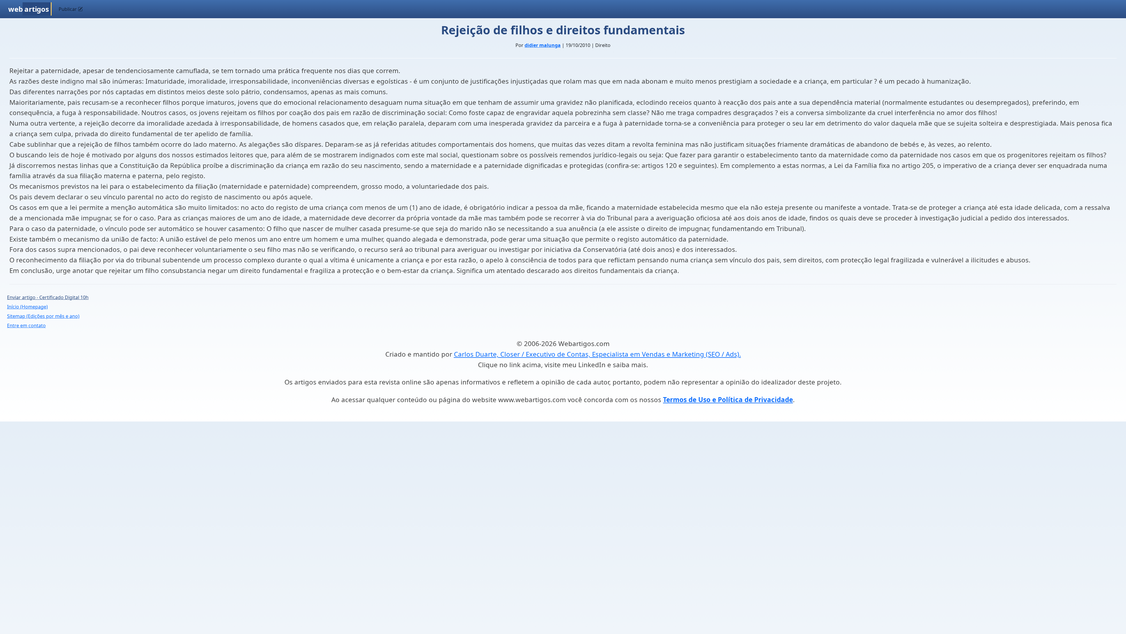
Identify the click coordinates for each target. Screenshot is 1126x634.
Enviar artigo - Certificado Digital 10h (48, 297)
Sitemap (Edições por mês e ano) (43, 316)
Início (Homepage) (27, 306)
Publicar (68, 9)
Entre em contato (26, 325)
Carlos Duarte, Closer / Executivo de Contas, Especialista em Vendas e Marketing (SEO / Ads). (597, 354)
